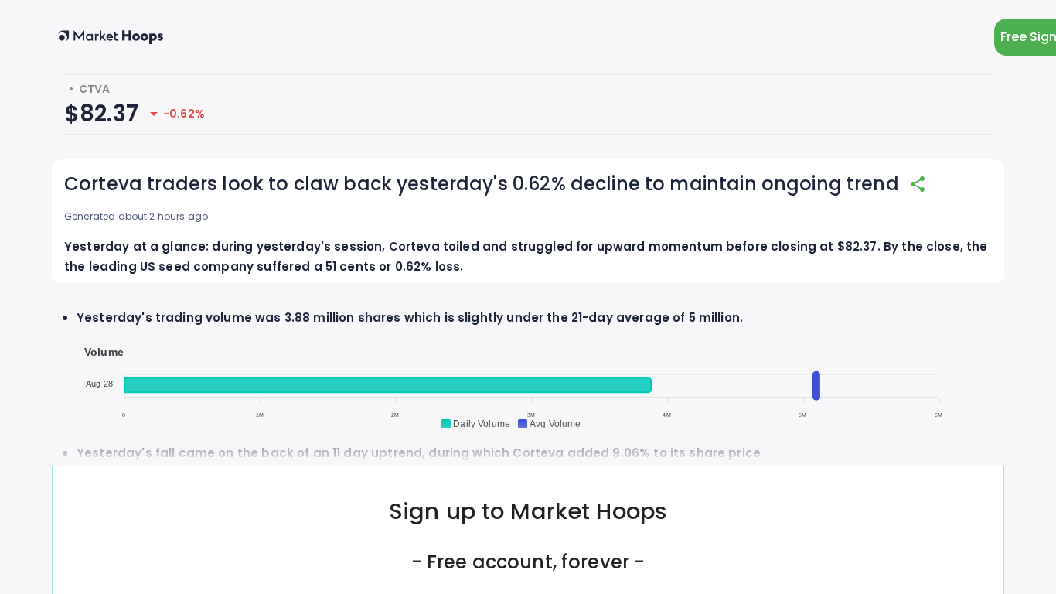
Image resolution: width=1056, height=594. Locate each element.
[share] (917, 184)
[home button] (110, 37)
